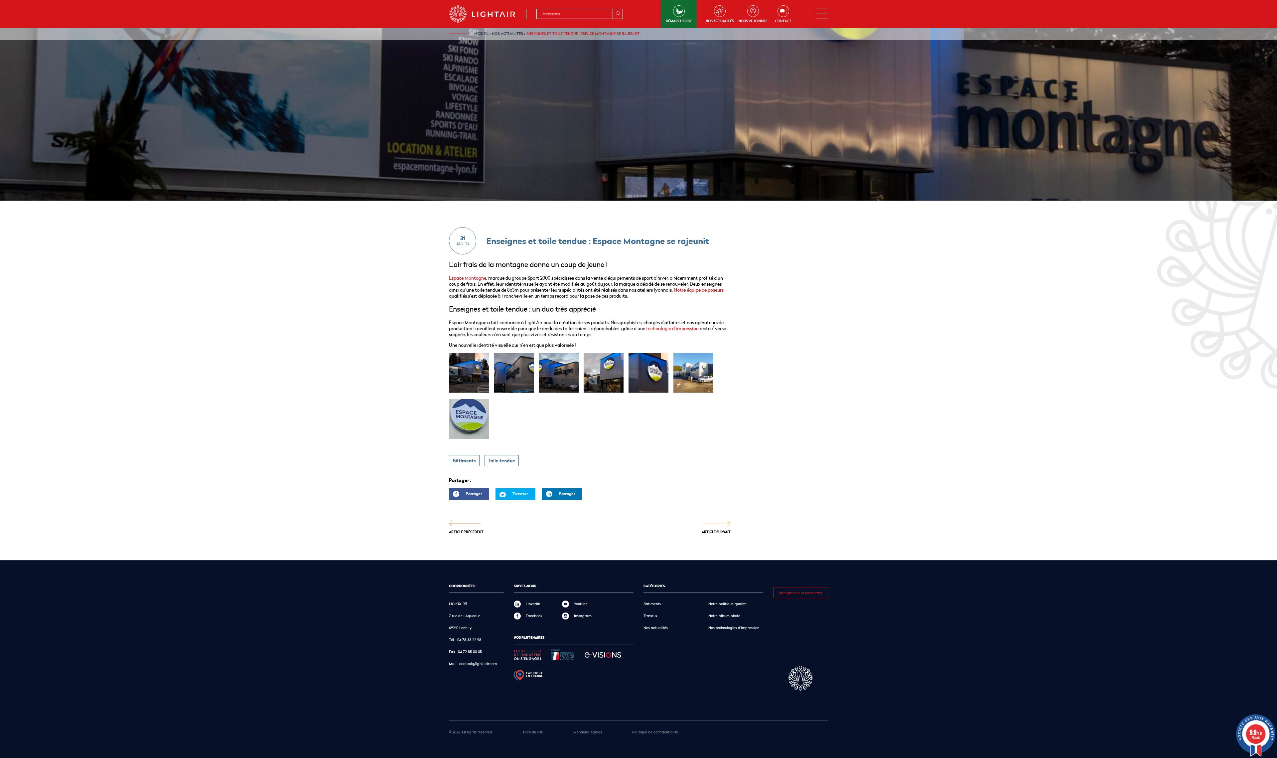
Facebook (534, 615)
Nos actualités (720, 21)
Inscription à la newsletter (800, 592)
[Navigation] (822, 14)
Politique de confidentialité (655, 731)
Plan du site (533, 731)
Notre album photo (724, 615)
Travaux (650, 615)
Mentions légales (587, 731)
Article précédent (466, 531)
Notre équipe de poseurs (699, 290)
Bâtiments (464, 460)
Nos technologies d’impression (733, 627)
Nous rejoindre (753, 21)
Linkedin (533, 603)
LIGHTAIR (487, 14)
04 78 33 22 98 (469, 639)
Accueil (481, 33)
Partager (465, 495)
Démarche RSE (679, 21)
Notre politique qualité (727, 603)
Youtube (581, 603)
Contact (783, 21)
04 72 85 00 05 (470, 651)
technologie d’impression (672, 328)
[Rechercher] (618, 14)
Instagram (583, 615)
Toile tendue (501, 460)
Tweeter (520, 494)
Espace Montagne (467, 278)
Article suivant (716, 531)
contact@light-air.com (478, 663)
